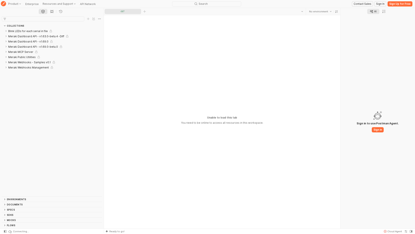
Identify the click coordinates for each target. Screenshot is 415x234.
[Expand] (6, 31)
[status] (18, 231)
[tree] (52, 112)
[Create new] (88, 18)
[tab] (43, 11)
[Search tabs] (302, 11)
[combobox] (320, 11)
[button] (336, 11)
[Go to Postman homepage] (3, 4)
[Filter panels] (4, 19)
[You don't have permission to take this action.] (144, 11)
